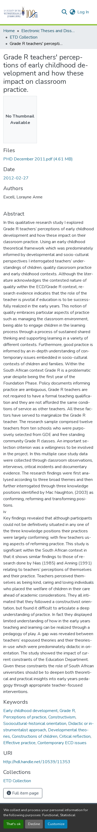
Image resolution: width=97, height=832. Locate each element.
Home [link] (9, 31)
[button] (30, 12)
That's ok (13, 824)
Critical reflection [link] (75, 736)
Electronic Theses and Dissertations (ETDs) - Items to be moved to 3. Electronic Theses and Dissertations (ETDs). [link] (48, 31)
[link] (48, 159)
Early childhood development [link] (30, 711)
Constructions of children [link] (34, 736)
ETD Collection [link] (23, 37)
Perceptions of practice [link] (24, 717)
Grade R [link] (67, 711)
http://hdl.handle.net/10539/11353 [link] (36, 762)
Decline (34, 824)
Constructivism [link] (61, 717)
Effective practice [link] (19, 743)
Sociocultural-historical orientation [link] (34, 723)
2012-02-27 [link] (16, 178)
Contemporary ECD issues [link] (61, 743)
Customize (56, 824)
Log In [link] (83, 12)
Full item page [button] (25, 793)
